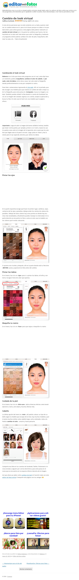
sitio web (30, 87)
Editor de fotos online (19, 556)
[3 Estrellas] (19, 20)
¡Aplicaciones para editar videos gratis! (38, 514)
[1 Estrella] (15, 20)
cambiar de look (26, 475)
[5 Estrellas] (22, 20)
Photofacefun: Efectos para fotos (38, 563)
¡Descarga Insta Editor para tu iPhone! (13, 514)
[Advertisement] (26, 55)
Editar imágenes (22, 554)
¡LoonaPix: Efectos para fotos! (38, 534)
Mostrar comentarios (26, 569)
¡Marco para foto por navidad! (13, 534)
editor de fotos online (9, 477)
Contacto (9, 576)
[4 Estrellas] (20, 20)
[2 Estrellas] (17, 20)
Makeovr (42, 554)
